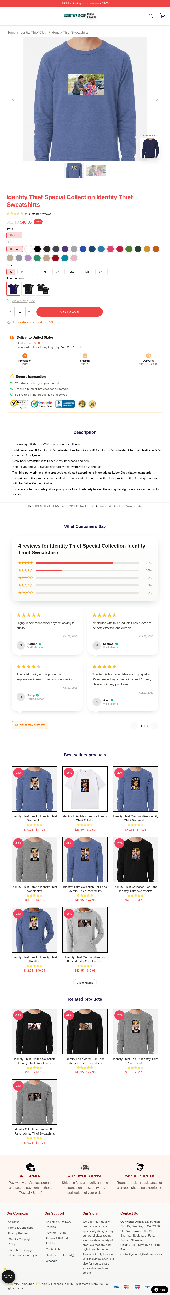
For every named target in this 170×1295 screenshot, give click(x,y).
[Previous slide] (13, 99)
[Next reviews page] (154, 725)
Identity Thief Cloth (33, 32)
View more (85, 982)
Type (10, 228)
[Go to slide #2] (96, 170)
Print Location (16, 278)
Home (11, 32)
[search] (150, 15)
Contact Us (53, 1249)
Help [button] (162, 1289)
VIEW (34, 807)
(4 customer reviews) (38, 213)
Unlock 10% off (8, 1276)
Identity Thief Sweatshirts (69, 32)
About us (13, 1221)
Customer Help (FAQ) (60, 1255)
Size (9, 265)
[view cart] (162, 15)
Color (10, 242)
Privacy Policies (18, 1233)
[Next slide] (157, 99)
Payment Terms (56, 1232)
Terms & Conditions (20, 1227)
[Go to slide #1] (74, 170)
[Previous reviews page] (134, 725)
